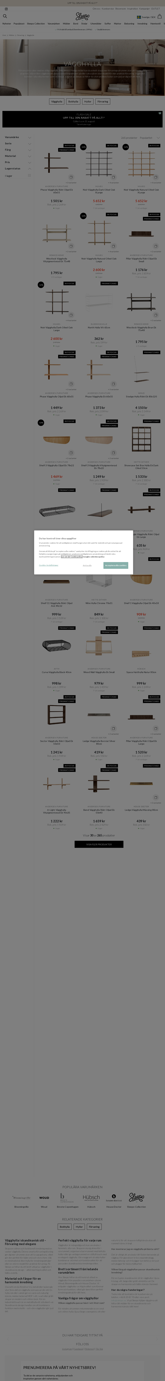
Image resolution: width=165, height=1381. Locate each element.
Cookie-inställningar (48, 565)
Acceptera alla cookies (116, 565)
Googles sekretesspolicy (93, 557)
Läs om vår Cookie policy (71, 557)
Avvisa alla (87, 565)
